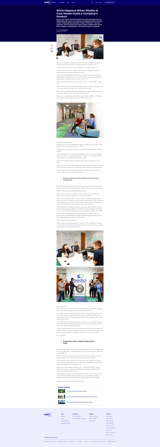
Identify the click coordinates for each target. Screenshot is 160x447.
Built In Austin (109, 416)
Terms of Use (86, 441)
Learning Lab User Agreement (50, 441)
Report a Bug (92, 420)
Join (96, 2)
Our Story (63, 416)
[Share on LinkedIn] (51, 51)
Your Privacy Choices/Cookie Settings (98, 441)
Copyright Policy (71, 441)
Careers (62, 418)
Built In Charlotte (110, 420)
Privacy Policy (79, 441)
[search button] (92, 2)
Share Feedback (92, 418)
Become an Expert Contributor (79, 418)
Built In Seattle (109, 434)
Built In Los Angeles (110, 427)
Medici (92, 70)
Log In (100, 2)
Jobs (68, 2)
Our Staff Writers (65, 420)
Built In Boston (109, 418)
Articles (73, 2)
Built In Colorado (110, 425)
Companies (61, 2)
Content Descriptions (66, 423)
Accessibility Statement (62, 441)
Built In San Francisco (111, 432)
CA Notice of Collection (111, 441)
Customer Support (93, 416)
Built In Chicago (109, 423)
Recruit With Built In (77, 416)
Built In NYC (108, 430)
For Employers (109, 2)
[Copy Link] (51, 48)
